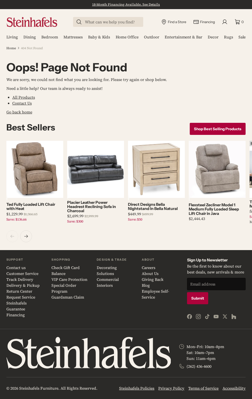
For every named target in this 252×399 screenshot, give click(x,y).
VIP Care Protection (69, 279)
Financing (15, 315)
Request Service (20, 297)
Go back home (19, 112)
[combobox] (111, 22)
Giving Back (152, 279)
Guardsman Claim (67, 297)
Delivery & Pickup (23, 285)
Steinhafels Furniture (38, 388)
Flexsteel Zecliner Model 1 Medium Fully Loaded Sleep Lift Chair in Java (214, 209)
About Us (150, 273)
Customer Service (22, 273)
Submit (197, 298)
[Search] (79, 22)
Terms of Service (203, 388)
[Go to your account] (225, 22)
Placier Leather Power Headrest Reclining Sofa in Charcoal (91, 206)
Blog (146, 285)
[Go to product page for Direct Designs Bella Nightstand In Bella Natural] (156, 169)
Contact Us (22, 103)
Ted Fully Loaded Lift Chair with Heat (30, 206)
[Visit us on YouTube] (216, 316)
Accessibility (234, 388)
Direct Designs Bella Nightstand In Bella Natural (153, 206)
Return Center (19, 291)
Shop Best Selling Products (217, 129)
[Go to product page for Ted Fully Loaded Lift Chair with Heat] (34, 169)
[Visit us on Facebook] (189, 316)
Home (11, 48)
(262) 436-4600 (199, 366)
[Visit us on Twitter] (224, 316)
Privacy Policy (171, 388)
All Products (23, 97)
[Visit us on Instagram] (198, 316)
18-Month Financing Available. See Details (126, 4)
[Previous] (12, 236)
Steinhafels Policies (136, 388)
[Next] (26, 236)
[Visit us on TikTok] (207, 316)
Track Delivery (19, 279)
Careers (148, 267)
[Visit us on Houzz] (233, 316)
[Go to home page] (31, 22)
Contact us (16, 267)
